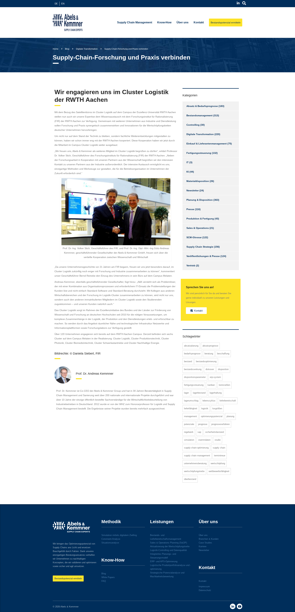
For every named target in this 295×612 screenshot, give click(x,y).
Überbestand (190, 479)
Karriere (202, 546)
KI (187, 171)
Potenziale (189, 424)
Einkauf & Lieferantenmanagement (206, 143)
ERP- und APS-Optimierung (163, 561)
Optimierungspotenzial (211, 416)
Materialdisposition (197, 181)
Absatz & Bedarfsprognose (202, 106)
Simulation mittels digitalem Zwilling (119, 535)
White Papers (108, 577)
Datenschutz (205, 590)
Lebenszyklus (208, 400)
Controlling (193, 124)
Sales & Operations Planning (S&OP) (168, 542)
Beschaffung (223, 353)
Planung (230, 416)
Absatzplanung (191, 345)
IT (187, 162)
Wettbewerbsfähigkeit (219, 471)
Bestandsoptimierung (206, 361)
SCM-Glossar (194, 237)
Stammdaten (204, 440)
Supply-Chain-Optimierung (196, 447)
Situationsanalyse (110, 542)
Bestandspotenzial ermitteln (226, 22)
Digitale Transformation (200, 134)
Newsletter (192, 190)
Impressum (204, 586)
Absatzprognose (210, 345)
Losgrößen (217, 408)
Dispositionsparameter (195, 377)
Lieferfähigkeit (190, 408)
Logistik (204, 408)
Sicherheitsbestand (214, 432)
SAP (199, 432)
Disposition (223, 369)
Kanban (211, 385)
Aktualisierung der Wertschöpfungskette (169, 546)
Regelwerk (188, 432)
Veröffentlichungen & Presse (203, 256)
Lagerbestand (199, 393)
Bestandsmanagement (199, 115)
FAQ (103, 581)
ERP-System (215, 377)
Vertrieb (190, 265)
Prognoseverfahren (220, 424)
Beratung (209, 353)
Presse (190, 209)
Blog (103, 573)
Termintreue (219, 455)
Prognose (202, 424)
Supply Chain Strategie (199, 246)
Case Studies (205, 542)
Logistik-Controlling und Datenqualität (168, 550)
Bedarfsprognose (192, 353)
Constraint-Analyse (110, 539)
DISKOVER (210, 369)
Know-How (164, 22)
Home (55, 49)
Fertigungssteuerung (198, 153)
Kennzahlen (224, 385)
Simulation (189, 440)
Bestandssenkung (192, 369)
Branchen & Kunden (209, 539)
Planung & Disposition (199, 199)
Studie (218, 440)
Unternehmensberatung (195, 463)
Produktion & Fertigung (200, 218)
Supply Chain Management (134, 22)
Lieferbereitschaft (228, 400)
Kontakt (199, 22)
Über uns (182, 22)
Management (190, 416)
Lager (186, 393)
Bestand (188, 361)
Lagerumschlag (191, 400)
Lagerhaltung (216, 393)
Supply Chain (219, 447)
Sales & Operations (197, 228)
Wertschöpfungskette (194, 471)
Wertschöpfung (218, 463)
